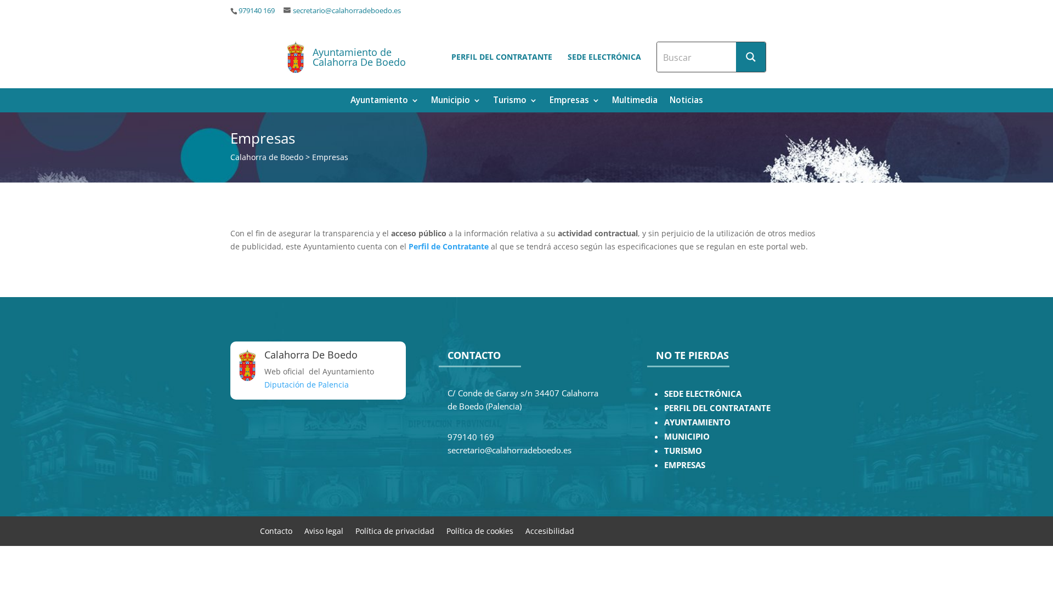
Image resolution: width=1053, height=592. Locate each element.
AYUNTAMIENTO (697, 422)
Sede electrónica (604, 57)
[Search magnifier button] (751, 57)
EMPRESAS (684, 465)
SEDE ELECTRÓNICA (702, 394)
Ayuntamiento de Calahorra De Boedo (359, 57)
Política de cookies (479, 530)
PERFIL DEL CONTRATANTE (717, 408)
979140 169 (257, 10)
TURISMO (683, 451)
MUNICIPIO (687, 436)
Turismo (509, 101)
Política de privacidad (394, 530)
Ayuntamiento (379, 101)
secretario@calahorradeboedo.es (347, 10)
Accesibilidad (549, 530)
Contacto (276, 530)
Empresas (569, 101)
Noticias (686, 101)
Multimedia (635, 101)
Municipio (450, 101)
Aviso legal (323, 530)
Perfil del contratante (501, 57)
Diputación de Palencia (306, 384)
